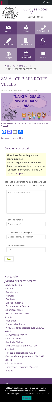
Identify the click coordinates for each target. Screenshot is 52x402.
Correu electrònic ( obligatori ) (20, 232)
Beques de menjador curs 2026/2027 (25, 356)
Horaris (10, 295)
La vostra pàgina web (16, 245)
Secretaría (9, 349)
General (7, 138)
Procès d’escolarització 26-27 (21, 352)
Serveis (8, 317)
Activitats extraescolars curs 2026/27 (25, 327)
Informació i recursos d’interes (22, 367)
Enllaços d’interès (13, 363)
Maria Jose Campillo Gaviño (15, 90)
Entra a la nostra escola (18, 313)
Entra (47, 2)
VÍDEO (4, 123)
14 (29, 65)
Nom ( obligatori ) (15, 219)
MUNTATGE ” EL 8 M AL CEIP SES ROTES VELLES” (24, 124)
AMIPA (7, 331)
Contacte (10, 299)
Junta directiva (13, 338)
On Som (10, 288)
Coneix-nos (12, 292)
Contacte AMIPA (14, 342)
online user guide (16, 173)
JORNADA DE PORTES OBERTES (20, 281)
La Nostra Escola (13, 284)
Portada (15, 138)
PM (14, 65)
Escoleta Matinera (15, 324)
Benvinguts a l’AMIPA (16, 334)
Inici (6, 65)
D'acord (26, 398)
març (22, 65)
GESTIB (8, 359)
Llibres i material (14, 302)
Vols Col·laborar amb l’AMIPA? (21, 345)
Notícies (8, 370)
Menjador (11, 320)
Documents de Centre (17, 306)
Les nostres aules (13, 309)
